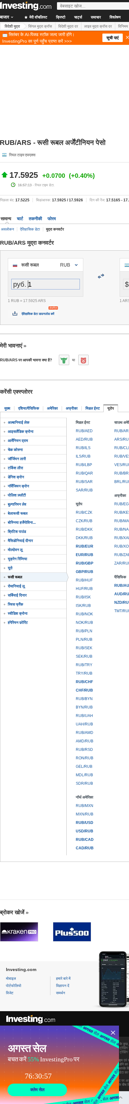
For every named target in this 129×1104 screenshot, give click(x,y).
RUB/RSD (84, 749)
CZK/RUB (84, 521)
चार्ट (20, 218)
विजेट (9, 993)
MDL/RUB (84, 775)
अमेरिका (52, 408)
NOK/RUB (84, 622)
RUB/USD (84, 822)
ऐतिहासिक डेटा (30, 229)
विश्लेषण (115, 17)
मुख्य (7, 408)
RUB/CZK (84, 512)
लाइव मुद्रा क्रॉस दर (98, 26)
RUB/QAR (84, 473)
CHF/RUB (84, 690)
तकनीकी (35, 218)
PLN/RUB (84, 639)
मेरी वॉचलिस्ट (37, 17)
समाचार (96, 17)
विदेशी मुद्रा (12, 26)
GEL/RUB (84, 766)
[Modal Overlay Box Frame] (59, 1065)
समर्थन (60, 993)
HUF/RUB (84, 588)
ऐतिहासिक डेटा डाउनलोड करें (38, 314)
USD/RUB (84, 831)
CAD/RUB (85, 848)
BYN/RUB (84, 707)
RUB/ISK (83, 597)
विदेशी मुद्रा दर (68, 26)
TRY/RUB (84, 673)
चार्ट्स (78, 17)
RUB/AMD (84, 732)
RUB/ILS (83, 448)
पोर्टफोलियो (13, 986)
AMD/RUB (84, 741)
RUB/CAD (85, 839)
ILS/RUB (83, 456)
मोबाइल (11, 978)
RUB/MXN (84, 806)
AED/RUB (84, 439)
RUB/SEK (84, 648)
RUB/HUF (84, 580)
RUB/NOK (84, 614)
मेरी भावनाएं (11, 345)
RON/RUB (84, 758)
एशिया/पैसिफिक (28, 408)
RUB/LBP (84, 465)
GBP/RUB (84, 572)
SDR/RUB (84, 783)
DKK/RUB (84, 538)
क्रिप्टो (60, 17)
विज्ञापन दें (62, 986)
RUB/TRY (84, 665)
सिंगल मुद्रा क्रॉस (40, 26)
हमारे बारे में (63, 978)
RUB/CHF (84, 682)
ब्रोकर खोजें (12, 912)
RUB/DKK (84, 529)
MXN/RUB (84, 814)
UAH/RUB (84, 724)
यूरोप (110, 408)
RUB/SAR (84, 482)
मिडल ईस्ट (92, 408)
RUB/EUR (84, 546)
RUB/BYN (84, 699)
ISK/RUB (83, 605)
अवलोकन (7, 229)
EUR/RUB (84, 555)
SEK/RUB (84, 656)
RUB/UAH (84, 716)
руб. (19, 284)
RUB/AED (84, 431)
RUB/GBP (84, 563)
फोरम (52, 218)
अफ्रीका (72, 408)
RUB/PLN (84, 631)
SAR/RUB (84, 490)
